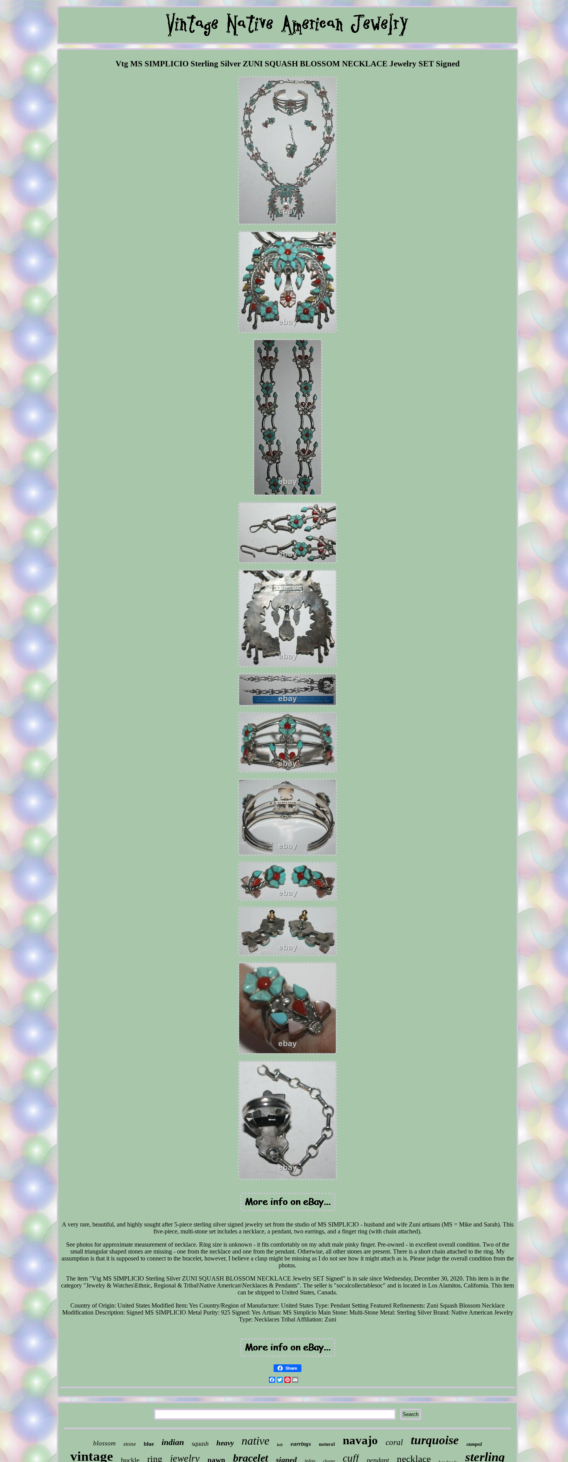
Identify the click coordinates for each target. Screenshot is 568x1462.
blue (149, 1444)
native (255, 1440)
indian (173, 1442)
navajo (360, 1440)
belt (280, 1444)
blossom (104, 1443)
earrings (301, 1444)
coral (394, 1442)
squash (200, 1443)
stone (129, 1444)
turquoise (435, 1440)
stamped (474, 1444)
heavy (225, 1443)
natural (327, 1443)
